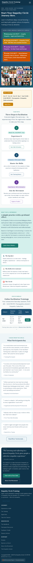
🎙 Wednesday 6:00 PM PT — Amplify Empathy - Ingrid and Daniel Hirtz (15, 35)
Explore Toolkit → (16, 201)
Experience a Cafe (6, 508)
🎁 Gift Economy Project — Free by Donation (13, 560)
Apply (27, 320)
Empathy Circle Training (11, 2)
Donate (3, 540)
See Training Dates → (16, 174)
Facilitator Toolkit (5, 530)
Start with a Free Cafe (11, 475)
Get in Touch (6, 501)
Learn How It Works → (9, 245)
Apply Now (4, 514)
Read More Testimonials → (16, 439)
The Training (4, 511)
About (9, 556)
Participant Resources (7, 527)
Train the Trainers (5, 517)
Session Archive (5, 533)
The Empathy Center (6, 549)
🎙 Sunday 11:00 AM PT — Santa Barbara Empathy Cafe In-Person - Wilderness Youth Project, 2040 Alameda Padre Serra (15, 56)
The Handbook (5, 524)
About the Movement (11, 480)
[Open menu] (30, 3)
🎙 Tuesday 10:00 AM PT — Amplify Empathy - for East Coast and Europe (15, 48)
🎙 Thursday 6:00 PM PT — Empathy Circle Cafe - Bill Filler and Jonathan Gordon (16, 41)
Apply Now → (8, 104)
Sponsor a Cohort (6, 543)
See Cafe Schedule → (17, 147)
